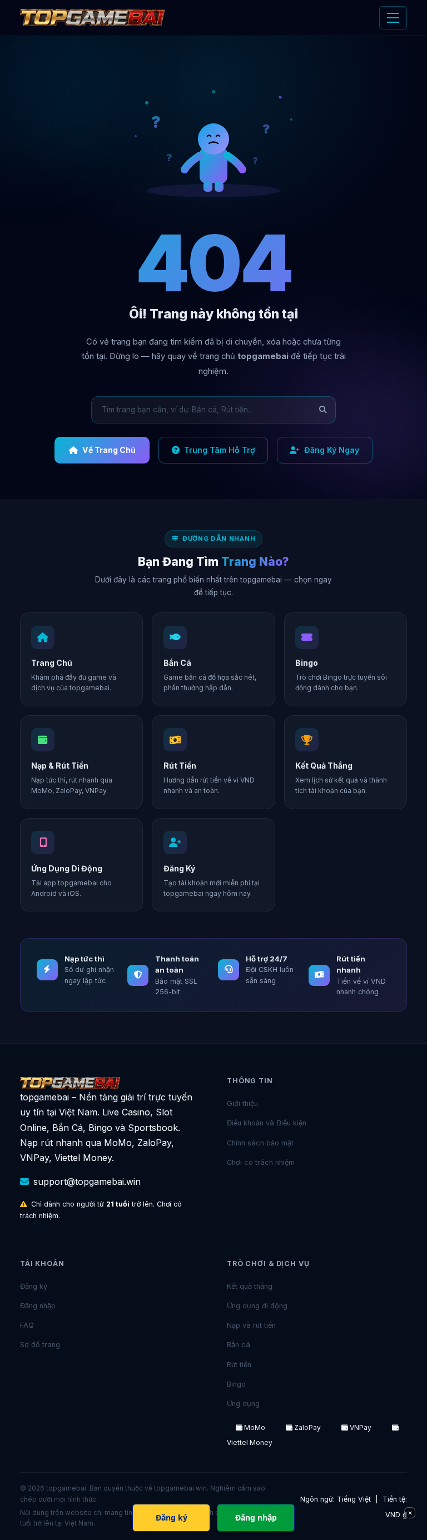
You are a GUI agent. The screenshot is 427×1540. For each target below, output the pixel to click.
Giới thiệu (242, 1103)
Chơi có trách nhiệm (261, 1162)
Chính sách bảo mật (260, 1143)
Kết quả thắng (249, 1286)
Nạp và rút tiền (251, 1325)
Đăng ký (33, 1286)
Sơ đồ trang (40, 1344)
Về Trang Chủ (109, 450)
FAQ (27, 1325)
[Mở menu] (393, 17)
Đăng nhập (38, 1306)
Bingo (236, 1384)
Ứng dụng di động (257, 1306)
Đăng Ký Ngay (331, 450)
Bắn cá (238, 1344)
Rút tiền (239, 1364)
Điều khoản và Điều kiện (266, 1123)
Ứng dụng (243, 1403)
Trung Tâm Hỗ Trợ (219, 450)
